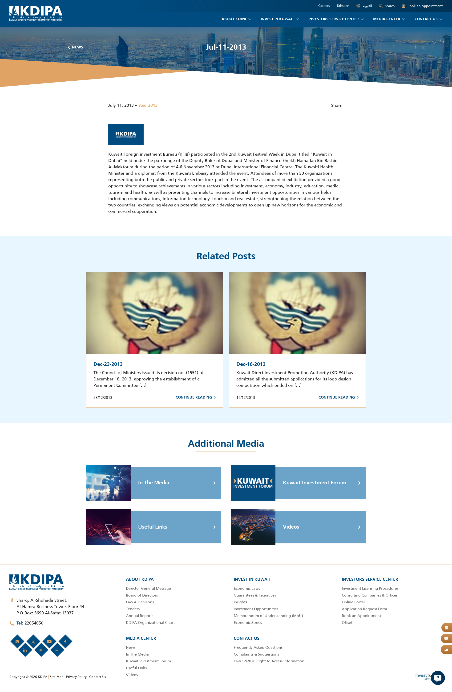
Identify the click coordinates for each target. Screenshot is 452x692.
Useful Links (152, 527)
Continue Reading (194, 397)
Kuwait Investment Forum (314, 483)
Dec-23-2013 (108, 364)
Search (390, 5)
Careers (324, 5)
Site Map (57, 676)
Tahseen (343, 5)
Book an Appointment (422, 6)
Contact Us (97, 676)
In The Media (153, 483)
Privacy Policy (76, 676)
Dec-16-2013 (251, 364)
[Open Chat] (438, 678)
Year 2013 (147, 105)
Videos (291, 527)
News (77, 47)
